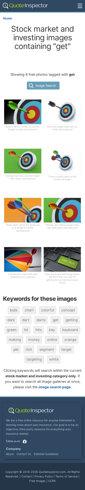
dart (25, 320)
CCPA (52, 481)
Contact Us (24, 454)
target (66, 349)
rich (29, 349)
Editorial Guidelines (46, 454)
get (55, 320)
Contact (26, 476)
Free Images (37, 481)
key (52, 330)
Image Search (46, 86)
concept (68, 310)
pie (15, 349)
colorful (47, 310)
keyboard (70, 330)
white (54, 359)
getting (72, 320)
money (34, 340)
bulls (13, 310)
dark (11, 320)
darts (41, 320)
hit (26, 330)
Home (7, 18)
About (10, 454)
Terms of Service (66, 476)
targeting (34, 359)
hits (39, 330)
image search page (55, 387)
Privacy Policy (43, 476)
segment (46, 349)
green (12, 330)
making (15, 340)
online (52, 340)
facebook (25, 441)
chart (29, 310)
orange (70, 340)
